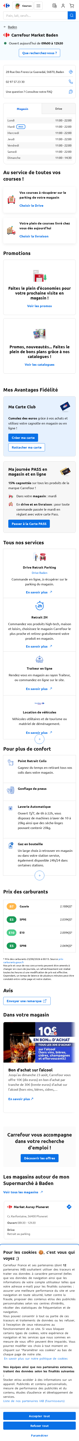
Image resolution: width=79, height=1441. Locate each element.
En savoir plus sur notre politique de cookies (36, 1358)
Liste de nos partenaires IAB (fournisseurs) (33, 1401)
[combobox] (39, 15)
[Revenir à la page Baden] (4, 26)
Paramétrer (39, 1435)
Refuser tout (39, 1426)
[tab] (22, 108)
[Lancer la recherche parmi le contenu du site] (72, 15)
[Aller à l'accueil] (6, 6)
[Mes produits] (54, 6)
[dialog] (39, 1342)
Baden (12, 27)
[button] (38, 6)
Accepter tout (39, 1416)
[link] (69, 1208)
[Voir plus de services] (39, 739)
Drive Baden (39, 572)
